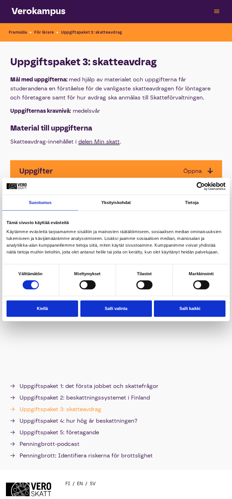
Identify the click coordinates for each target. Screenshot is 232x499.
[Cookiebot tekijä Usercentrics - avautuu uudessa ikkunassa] (200, 186)
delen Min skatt (99, 141)
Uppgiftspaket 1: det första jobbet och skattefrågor (84, 386)
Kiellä (42, 308)
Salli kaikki (189, 308)
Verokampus (39, 11)
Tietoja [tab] (192, 202)
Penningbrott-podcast (45, 444)
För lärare (44, 32)
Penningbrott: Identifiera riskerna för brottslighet (81, 455)
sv (93, 483)
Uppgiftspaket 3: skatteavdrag (55, 409)
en (80, 483)
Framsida (18, 32)
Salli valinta (116, 308)
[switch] (88, 284)
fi (67, 483)
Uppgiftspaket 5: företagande (54, 432)
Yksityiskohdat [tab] (116, 202)
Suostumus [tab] (40, 202)
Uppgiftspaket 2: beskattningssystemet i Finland (80, 397)
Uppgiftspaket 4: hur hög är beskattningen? (74, 420)
